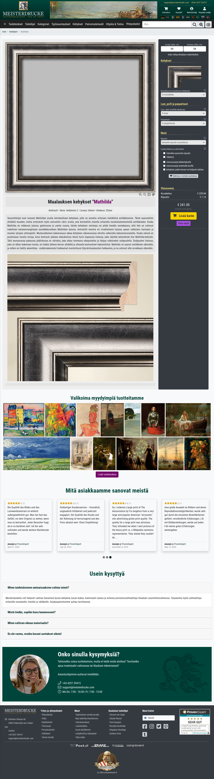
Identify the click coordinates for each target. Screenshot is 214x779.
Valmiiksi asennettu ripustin (178, 153)
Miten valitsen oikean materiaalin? (28, 623)
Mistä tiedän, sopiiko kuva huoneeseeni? (32, 612)
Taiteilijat (30, 24)
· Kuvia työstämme (83, 729)
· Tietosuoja (46, 726)
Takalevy (170, 157)
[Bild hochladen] (208, 24)
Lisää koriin (185, 216)
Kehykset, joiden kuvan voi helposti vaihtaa (185, 169)
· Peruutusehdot (48, 729)
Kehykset (78, 24)
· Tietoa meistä (47, 737)
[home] (4, 24)
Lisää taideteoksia (107, 474)
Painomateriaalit (94, 24)
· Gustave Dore (115, 733)
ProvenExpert (23, 544)
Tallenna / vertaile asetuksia (184, 176)
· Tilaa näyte (80, 737)
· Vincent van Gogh (117, 714)
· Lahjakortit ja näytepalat (86, 733)
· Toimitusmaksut (82, 722)
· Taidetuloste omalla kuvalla (87, 714)
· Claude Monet (115, 718)
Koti (4, 31)
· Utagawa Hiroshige (117, 729)
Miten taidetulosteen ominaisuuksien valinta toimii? (38, 587)
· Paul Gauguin (115, 722)
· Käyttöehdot (46, 722)
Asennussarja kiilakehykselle (178, 162)
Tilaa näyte (183, 223)
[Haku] (194, 24)
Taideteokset (16, 24)
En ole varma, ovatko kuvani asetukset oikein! (35, 634)
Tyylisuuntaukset (61, 24)
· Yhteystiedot (46, 714)
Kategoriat (43, 24)
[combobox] (183, 94)
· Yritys (43, 718)
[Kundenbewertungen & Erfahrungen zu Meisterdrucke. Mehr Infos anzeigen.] (195, 721)
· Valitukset (45, 733)
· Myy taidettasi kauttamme (86, 718)
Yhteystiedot (133, 24)
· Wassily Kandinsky (117, 726)
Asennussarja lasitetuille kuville (179, 166)
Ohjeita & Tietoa (115, 24)
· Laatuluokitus (81, 726)
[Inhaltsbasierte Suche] (201, 24)
